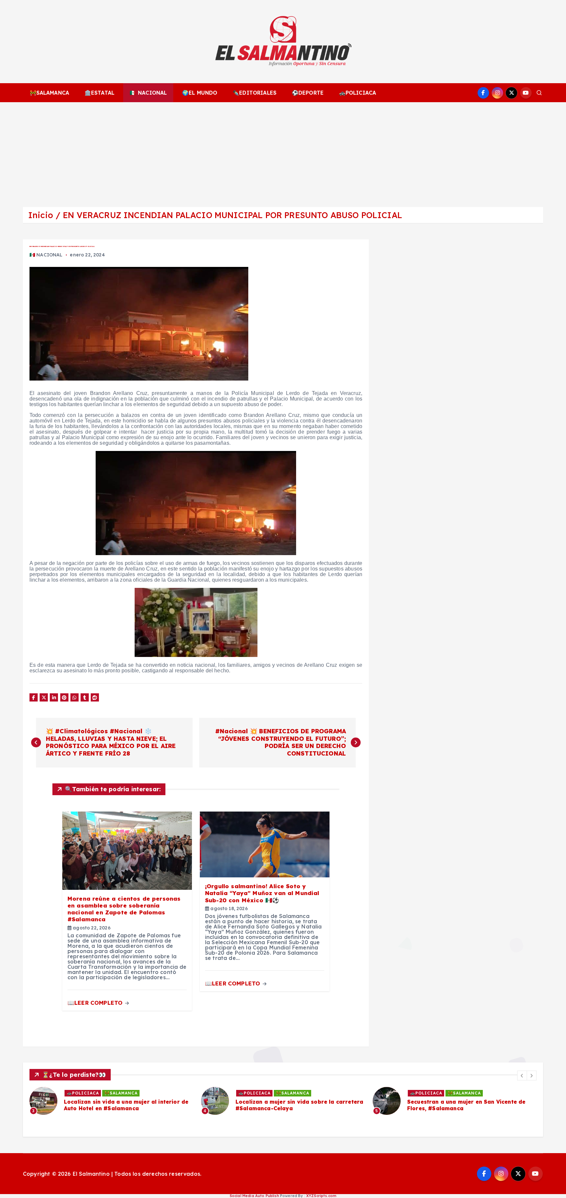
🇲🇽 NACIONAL (148, 92)
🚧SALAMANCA (49, 92)
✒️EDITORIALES (254, 92)
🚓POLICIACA (357, 92)
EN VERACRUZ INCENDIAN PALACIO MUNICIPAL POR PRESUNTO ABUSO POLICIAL (232, 215)
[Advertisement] (283, 151)
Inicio (40, 215)
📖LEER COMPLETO (95, 1002)
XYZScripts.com (321, 1195)
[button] (522, 1075)
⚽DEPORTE (308, 92)
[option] (207, 1101)
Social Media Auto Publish (254, 1195)
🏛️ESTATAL (99, 92)
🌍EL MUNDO (199, 92)
